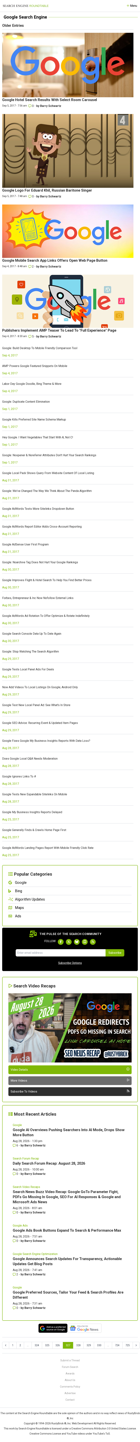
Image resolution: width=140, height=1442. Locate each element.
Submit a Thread (70, 1360)
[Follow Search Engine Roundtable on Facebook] (61, 942)
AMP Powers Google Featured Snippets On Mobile (34, 366)
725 (127, 1345)
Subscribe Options (70, 963)
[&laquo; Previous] (5, 1345)
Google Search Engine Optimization (35, 1254)
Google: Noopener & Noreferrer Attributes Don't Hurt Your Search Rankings (49, 455)
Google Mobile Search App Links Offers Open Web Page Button (54, 260)
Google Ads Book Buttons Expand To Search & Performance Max (67, 1230)
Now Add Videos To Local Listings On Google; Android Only (40, 687)
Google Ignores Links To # (19, 776)
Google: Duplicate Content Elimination (26, 401)
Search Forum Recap (26, 1158)
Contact (70, 1399)
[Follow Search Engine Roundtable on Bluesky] (77, 942)
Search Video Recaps (26, 1187)
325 (47, 1345)
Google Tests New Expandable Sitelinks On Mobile (34, 794)
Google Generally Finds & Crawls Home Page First (34, 830)
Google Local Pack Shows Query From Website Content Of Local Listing (48, 473)
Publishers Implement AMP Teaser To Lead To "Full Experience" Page (59, 330)
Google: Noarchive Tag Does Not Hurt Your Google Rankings (40, 562)
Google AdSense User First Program (25, 544)
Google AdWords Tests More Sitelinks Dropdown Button (38, 508)
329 (89, 1345)
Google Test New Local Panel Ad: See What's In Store (36, 705)
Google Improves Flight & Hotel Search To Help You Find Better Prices (47, 580)
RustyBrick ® (58, 1423)
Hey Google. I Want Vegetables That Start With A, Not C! (37, 437)
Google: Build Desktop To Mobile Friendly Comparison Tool (39, 348)
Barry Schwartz (50, 106)
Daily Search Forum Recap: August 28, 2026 (49, 1163)
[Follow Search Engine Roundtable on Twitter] (69, 942)
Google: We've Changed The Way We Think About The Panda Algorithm (47, 491)
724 (117, 1345)
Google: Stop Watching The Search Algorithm (30, 651)
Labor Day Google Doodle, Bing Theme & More (31, 384)
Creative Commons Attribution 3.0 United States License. (104, 1428)
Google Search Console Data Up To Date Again (31, 633)
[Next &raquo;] (136, 1345)
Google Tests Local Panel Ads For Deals (28, 669)
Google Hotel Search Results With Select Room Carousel (49, 100)
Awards (70, 1373)
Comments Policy (70, 1386)
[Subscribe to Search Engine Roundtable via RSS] (93, 942)
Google (17, 1125)
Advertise (70, 1393)
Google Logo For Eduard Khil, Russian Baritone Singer (47, 190)
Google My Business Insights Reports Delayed (32, 812)
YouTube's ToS (101, 1433)
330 (99, 1345)
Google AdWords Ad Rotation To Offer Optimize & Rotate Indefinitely (46, 616)
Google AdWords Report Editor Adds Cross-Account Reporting (42, 526)
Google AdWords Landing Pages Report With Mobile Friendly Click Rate (48, 848)
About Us (70, 1380)
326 (57, 1345)
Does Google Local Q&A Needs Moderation (30, 758)
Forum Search (70, 1367)
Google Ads (20, 1225)
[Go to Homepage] (25, 6)
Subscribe (114, 952)
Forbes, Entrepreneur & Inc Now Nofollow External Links (37, 598)
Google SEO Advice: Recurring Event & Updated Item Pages (40, 723)
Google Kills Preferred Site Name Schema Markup (34, 419)
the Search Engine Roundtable (35, 1413)
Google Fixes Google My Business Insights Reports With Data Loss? (46, 740)
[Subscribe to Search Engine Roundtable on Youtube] (85, 942)
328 (78, 1345)
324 (37, 1345)
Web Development (82, 1423)
